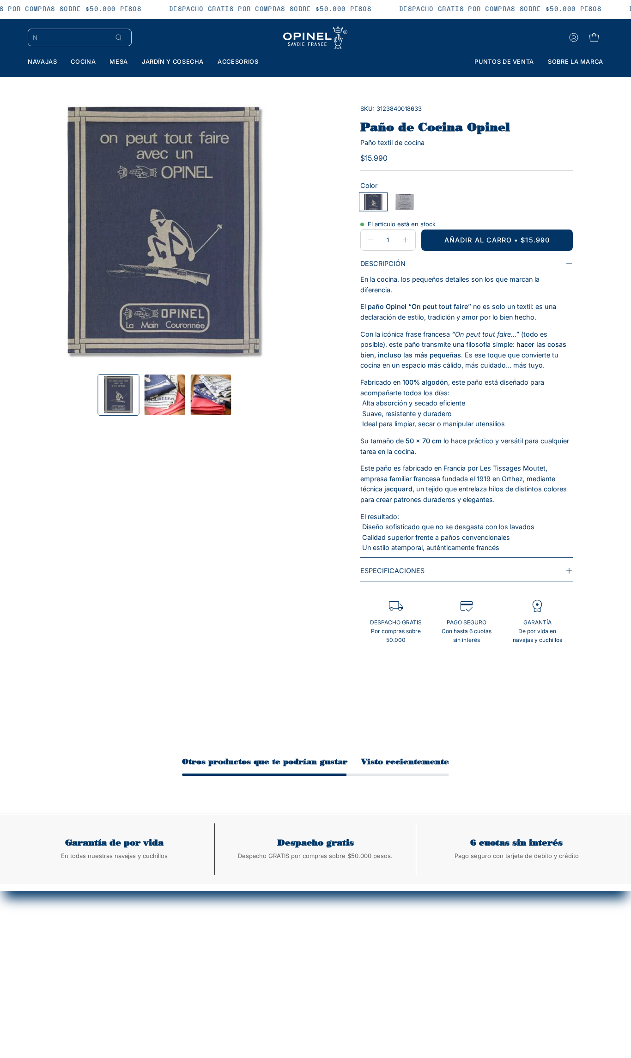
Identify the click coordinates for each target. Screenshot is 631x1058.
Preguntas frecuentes (328, 979)
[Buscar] (118, 37)
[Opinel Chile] (315, 37)
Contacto (191, 979)
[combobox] (69, 37)
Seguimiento (314, 951)
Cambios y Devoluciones (215, 965)
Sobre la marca (199, 951)
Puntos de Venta (320, 965)
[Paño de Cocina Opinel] (119, 395)
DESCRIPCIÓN (383, 263)
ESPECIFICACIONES (392, 570)
